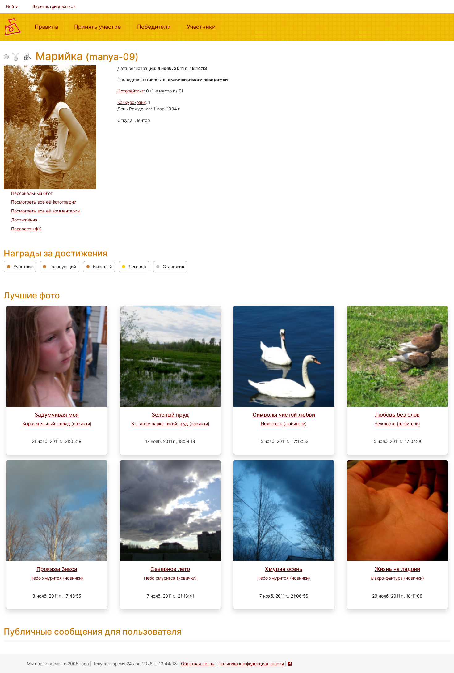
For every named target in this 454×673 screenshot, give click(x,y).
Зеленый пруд (170, 414)
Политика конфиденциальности (251, 663)
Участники (204, 26)
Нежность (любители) (284, 423)
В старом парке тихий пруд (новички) (170, 423)
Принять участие (100, 26)
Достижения (24, 219)
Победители (156, 26)
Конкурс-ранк (131, 102)
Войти (12, 6)
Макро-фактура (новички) (397, 578)
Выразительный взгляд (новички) (56, 423)
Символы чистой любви (284, 414)
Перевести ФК (26, 228)
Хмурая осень (283, 569)
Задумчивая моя (57, 414)
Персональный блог (32, 193)
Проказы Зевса (56, 569)
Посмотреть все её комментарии (45, 210)
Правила (49, 26)
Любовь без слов (397, 414)
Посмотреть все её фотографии (43, 201)
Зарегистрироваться (54, 6)
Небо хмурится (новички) (56, 578)
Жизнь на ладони (397, 569)
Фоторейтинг (130, 90)
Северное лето (170, 569)
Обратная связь (197, 663)
